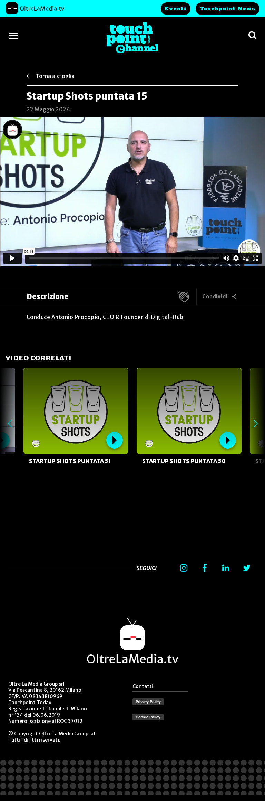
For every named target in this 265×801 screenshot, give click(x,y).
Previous (9, 423)
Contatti (142, 686)
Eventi (175, 8)
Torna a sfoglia (55, 76)
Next (255, 423)
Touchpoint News (227, 8)
